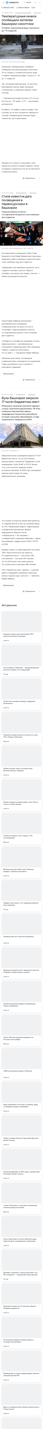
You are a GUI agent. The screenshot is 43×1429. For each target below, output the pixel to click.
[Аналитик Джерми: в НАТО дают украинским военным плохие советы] (21, 1164)
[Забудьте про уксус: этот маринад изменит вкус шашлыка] (21, 896)
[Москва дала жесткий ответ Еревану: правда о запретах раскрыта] (21, 862)
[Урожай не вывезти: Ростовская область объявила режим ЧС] (21, 1299)
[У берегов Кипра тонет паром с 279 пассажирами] (21, 828)
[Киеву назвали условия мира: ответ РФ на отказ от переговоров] (21, 795)
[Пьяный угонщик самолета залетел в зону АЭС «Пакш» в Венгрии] (21, 728)
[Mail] (7, 2)
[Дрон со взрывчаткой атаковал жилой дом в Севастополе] (21, 1400)
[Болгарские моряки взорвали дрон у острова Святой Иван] (21, 1332)
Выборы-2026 (9, 7)
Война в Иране (24, 7)
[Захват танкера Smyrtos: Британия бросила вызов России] (21, 1131)
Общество (37, 13)
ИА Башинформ (21, 193)
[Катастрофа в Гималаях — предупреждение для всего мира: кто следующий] (21, 660)
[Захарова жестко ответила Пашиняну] (21, 929)
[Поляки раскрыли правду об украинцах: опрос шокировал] (21, 996)
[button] (21, 47)
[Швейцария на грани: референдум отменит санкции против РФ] (21, 1366)
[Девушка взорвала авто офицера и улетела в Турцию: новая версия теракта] (21, 963)
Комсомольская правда (23, 13)
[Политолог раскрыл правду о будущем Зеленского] (21, 694)
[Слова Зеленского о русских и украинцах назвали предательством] (21, 1198)
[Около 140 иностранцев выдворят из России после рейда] (21, 1030)
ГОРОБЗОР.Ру (20, 394)
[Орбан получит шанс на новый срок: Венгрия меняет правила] (21, 761)
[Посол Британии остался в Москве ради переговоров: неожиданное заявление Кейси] (21, 1232)
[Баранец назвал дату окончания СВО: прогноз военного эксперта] (21, 627)
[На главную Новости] (13, 2)
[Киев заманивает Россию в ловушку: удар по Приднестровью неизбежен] (21, 1097)
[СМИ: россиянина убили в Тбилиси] (21, 1064)
